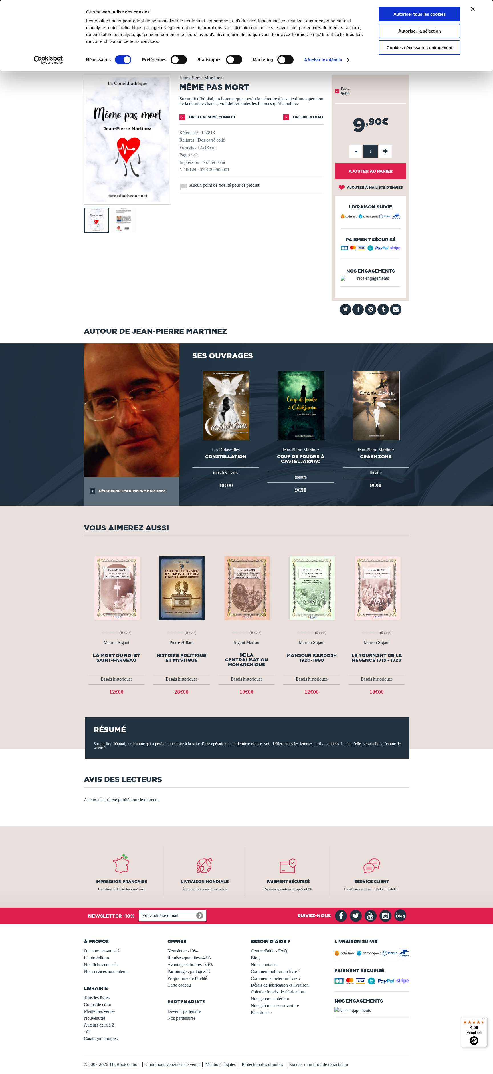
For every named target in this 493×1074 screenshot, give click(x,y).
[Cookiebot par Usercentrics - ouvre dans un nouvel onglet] (48, 60)
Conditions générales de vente (172, 1064)
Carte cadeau (179, 985)
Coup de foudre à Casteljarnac (300, 458)
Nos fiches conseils (101, 964)
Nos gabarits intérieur (270, 998)
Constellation (225, 456)
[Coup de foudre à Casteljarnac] (301, 405)
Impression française (121, 881)
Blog (255, 957)
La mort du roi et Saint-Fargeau (116, 658)
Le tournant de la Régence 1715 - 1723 (376, 658)
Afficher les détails (323, 59)
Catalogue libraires (101, 1038)
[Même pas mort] (127, 200)
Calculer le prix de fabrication (277, 991)
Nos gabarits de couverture (275, 1005)
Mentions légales (220, 1064)
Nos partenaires (181, 1018)
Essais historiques (116, 679)
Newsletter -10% (182, 950)
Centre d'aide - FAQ (269, 950)
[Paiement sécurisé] (371, 249)
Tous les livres (97, 997)
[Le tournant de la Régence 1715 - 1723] (376, 587)
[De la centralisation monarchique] (246, 587)
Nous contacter (264, 964)
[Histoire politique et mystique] (181, 587)
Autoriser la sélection (419, 31)
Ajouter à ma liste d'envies (374, 187)
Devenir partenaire (184, 1011)
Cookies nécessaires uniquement (419, 47)
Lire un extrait (308, 117)
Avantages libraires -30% (190, 964)
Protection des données (262, 1064)
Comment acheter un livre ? (275, 978)
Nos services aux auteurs (106, 971)
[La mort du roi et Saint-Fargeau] (116, 587)
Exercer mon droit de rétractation (318, 1064)
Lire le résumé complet (212, 117)
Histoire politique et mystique (181, 658)
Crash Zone (376, 456)
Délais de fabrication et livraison (280, 985)
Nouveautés (94, 1018)
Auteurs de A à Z (99, 1025)
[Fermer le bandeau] (473, 9)
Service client (372, 881)
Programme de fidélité (187, 978)
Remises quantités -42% (189, 957)
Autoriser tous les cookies (419, 14)
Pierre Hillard (181, 642)
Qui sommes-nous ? (102, 950)
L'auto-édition (96, 957)
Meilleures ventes (99, 1011)
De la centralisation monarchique (246, 660)
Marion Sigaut (116, 642)
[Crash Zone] (376, 405)
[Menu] (483, 1020)
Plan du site (261, 1012)
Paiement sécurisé (288, 881)
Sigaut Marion (246, 642)
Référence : (189, 132)
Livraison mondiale (205, 881)
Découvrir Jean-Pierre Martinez (131, 491)
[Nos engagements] (371, 278)
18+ (87, 1031)
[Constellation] (225, 405)
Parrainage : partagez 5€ (189, 971)
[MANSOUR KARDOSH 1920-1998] (311, 587)
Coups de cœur (97, 1004)
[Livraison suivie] (371, 217)
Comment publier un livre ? (275, 971)
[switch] (179, 59)
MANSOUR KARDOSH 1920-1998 (312, 658)
